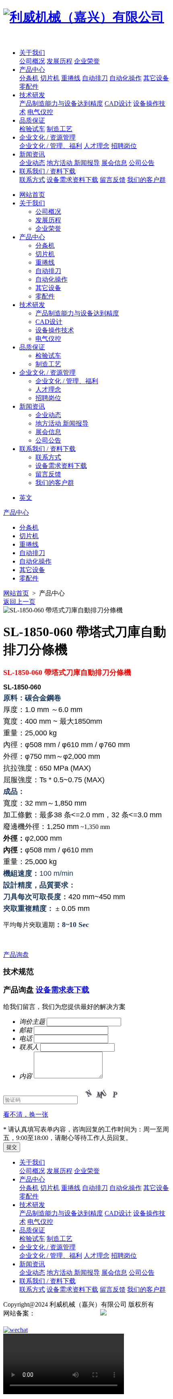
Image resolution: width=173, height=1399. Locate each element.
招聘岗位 (124, 145)
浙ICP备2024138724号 (66, 1313)
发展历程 (59, 61)
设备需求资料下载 (72, 179)
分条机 (29, 78)
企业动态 (32, 162)
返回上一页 (19, 601)
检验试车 (32, 128)
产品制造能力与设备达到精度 (61, 103)
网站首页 (32, 194)
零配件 (29, 86)
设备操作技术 (54, 330)
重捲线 (70, 78)
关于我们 (32, 52)
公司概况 (32, 61)
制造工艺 (59, 128)
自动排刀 (95, 78)
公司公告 (141, 162)
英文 (25, 497)
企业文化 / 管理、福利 (50, 145)
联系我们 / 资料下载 (47, 171)
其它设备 (156, 78)
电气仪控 (40, 112)
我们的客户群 (146, 179)
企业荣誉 (87, 61)
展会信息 (114, 162)
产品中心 (32, 69)
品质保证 (32, 120)
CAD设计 (118, 103)
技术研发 (32, 95)
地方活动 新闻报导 (73, 162)
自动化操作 (125, 78)
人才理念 (96, 145)
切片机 (50, 78)
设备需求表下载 (62, 990)
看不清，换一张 (25, 1114)
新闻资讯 (32, 154)
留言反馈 (113, 179)
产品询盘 (16, 954)
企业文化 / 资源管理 (47, 137)
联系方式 (32, 179)
